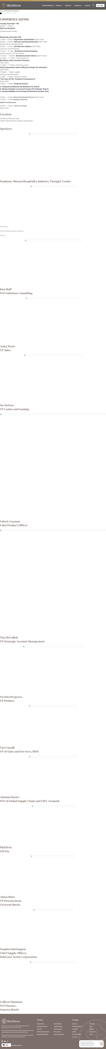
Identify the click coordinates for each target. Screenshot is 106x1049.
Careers (74, 1031)
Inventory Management (43, 1031)
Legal (90, 1034)
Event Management (59, 1034)
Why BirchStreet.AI (48, 5)
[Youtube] (5, 1041)
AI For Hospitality (76, 1034)
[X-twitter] (7, 1041)
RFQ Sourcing (57, 1031)
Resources (78, 5)
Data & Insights (58, 1029)
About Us (87, 5)
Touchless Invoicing (42, 1026)
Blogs (90, 1026)
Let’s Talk (74, 1037)
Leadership (75, 1029)
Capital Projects (58, 1026)
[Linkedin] (2, 1041)
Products (58, 5)
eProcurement (40, 1023)
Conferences (92, 1031)
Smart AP (39, 1029)
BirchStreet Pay (58, 1023)
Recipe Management (42, 1034)
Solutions (68, 5)
